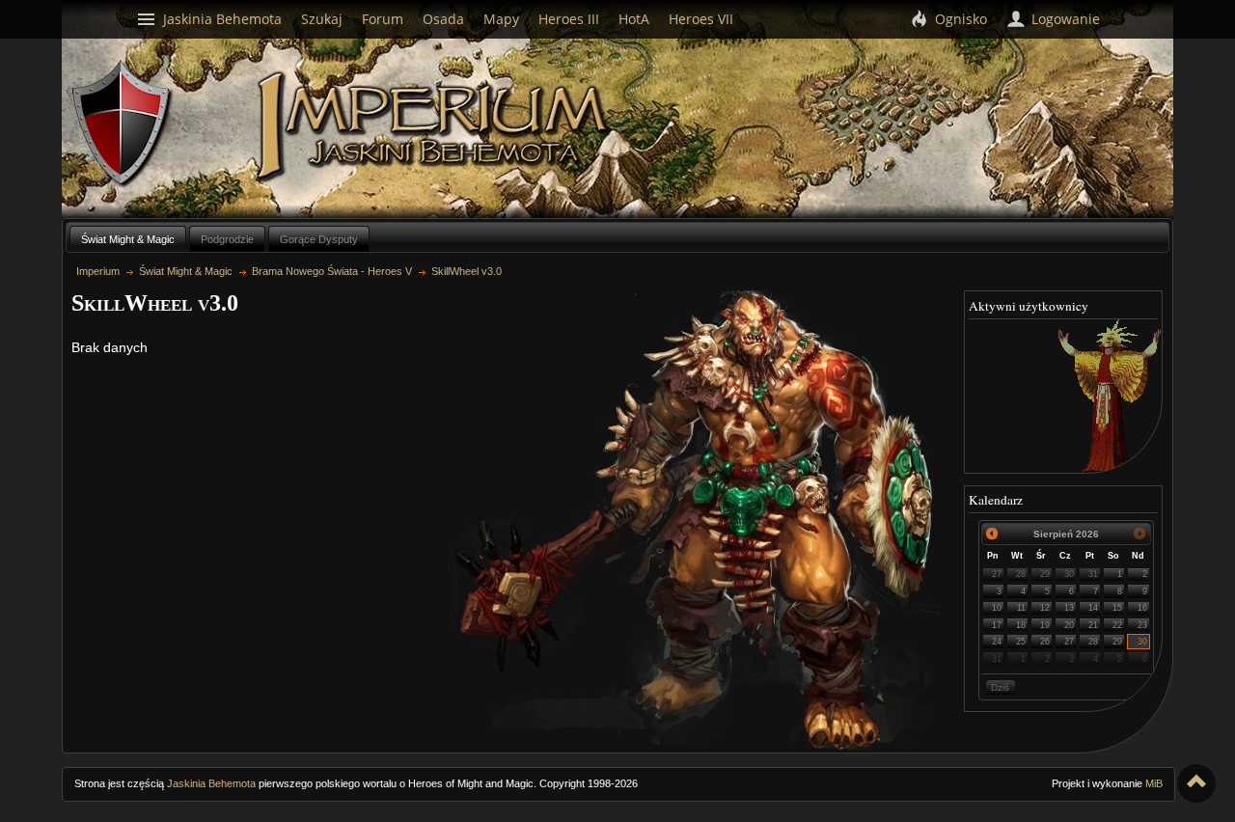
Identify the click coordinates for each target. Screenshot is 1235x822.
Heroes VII (701, 19)
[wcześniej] (992, 534)
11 (1021, 608)
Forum (382, 19)
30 (1069, 574)
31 (1093, 574)
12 (1045, 608)
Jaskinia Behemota (211, 783)
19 (1045, 625)
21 (1093, 625)
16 (1142, 608)
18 (1021, 625)
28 (1021, 574)
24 (997, 641)
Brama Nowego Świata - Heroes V (332, 271)
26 (1045, 641)
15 (1117, 608)
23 (1142, 625)
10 (997, 608)
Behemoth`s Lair (122, 124)
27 (997, 574)
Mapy (501, 19)
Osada (443, 19)
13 (1069, 608)
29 (1045, 574)
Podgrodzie (227, 239)
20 (1069, 625)
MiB (1154, 783)
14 (1093, 608)
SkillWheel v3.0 (466, 271)
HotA (633, 19)
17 (997, 625)
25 (1021, 641)
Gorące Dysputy (319, 239)
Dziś (1000, 687)
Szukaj (322, 19)
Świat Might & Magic (128, 239)
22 (1117, 625)
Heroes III (568, 19)
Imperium (436, 126)
